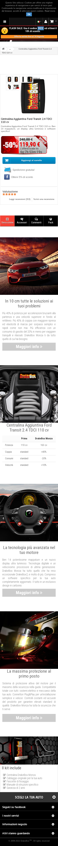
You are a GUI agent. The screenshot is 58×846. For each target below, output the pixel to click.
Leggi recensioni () (19, 199)
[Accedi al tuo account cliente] (46, 22)
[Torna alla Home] (3, 49)
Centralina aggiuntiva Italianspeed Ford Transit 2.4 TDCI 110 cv (25, 843)
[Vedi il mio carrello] (53, 21)
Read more (50, 11)
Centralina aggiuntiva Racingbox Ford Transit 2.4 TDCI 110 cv (28, 843)
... (10, 49)
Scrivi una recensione (43, 199)
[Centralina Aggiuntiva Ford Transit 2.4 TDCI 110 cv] (9, 79)
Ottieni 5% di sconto (22, 177)
